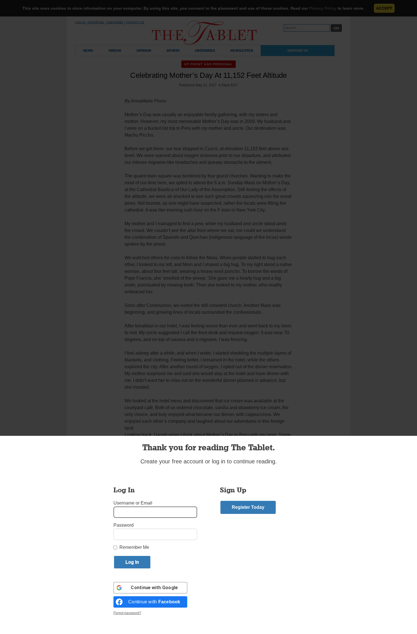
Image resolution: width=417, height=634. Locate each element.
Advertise (96, 22)
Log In (80, 22)
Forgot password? (127, 613)
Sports (173, 50)
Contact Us (135, 22)
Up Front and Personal (208, 64)
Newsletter (241, 50)
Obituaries (205, 50)
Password (123, 525)
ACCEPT (384, 8)
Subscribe (115, 22)
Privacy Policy (322, 8)
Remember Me (134, 547)
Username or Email (132, 503)
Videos (114, 50)
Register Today (248, 507)
